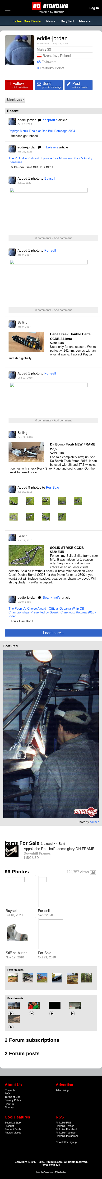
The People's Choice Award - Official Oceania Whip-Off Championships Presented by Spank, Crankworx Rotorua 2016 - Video (52, 612)
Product (9, 1125)
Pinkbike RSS (63, 1122)
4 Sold (60, 843)
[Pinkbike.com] (51, 6)
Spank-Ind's (51, 597)
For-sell (50, 250)
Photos (9, 1132)
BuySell (67, 21)
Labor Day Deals (27, 21)
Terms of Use (12, 1096)
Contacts (10, 1090)
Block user (15, 99)
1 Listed (47, 843)
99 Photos (17, 871)
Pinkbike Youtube (65, 1132)
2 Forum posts (22, 1053)
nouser (94, 822)
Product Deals (13, 1129)
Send (52, 85)
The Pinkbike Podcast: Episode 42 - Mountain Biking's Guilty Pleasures (50, 160)
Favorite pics (15, 969)
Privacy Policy (13, 1100)
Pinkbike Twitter (65, 1125)
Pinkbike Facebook (67, 1129)
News (51, 21)
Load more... (53, 633)
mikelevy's (50, 147)
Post (80, 85)
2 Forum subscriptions (32, 1040)
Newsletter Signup (66, 1142)
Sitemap (9, 1107)
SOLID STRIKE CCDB (67, 548)
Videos (17, 1132)
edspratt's (50, 120)
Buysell (49, 178)
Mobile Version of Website (51, 1172)
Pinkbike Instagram (67, 1135)
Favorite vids (15, 998)
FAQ (7, 1093)
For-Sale (52, 487)
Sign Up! (9, 1104)
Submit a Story (13, 1122)
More (83, 21)
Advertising (62, 1090)
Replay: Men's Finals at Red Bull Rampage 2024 (42, 131)
